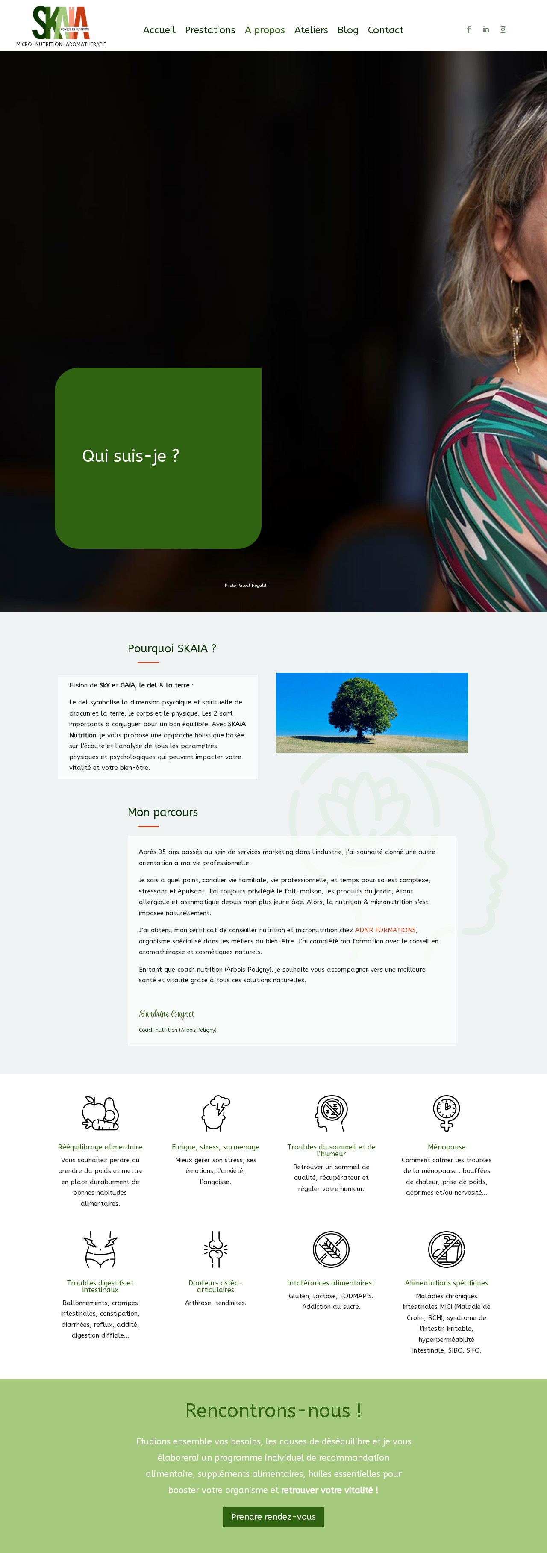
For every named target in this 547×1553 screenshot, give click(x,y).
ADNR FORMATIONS (385, 930)
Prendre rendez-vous (273, 1517)
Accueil (159, 31)
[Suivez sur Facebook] (469, 29)
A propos (265, 31)
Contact (385, 31)
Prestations (210, 31)
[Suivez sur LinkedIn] (486, 29)
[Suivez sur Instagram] (503, 29)
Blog (348, 31)
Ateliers (311, 31)
